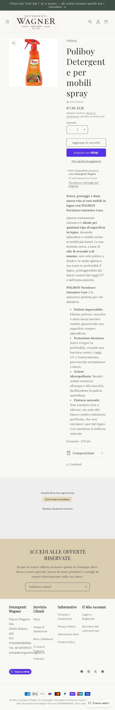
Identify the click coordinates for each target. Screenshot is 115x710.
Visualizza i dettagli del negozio (84, 184)
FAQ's (36, 619)
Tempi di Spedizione (40, 629)
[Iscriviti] (86, 586)
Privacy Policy (67, 626)
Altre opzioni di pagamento (86, 161)
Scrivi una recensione (57, 499)
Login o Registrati (88, 616)
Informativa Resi (68, 634)
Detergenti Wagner (28, 700)
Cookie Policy (66, 642)
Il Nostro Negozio (39, 649)
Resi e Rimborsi (43, 639)
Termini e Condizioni (65, 616)
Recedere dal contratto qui (90, 628)
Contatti (38, 658)
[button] (8, 22)
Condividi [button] (75, 464)
